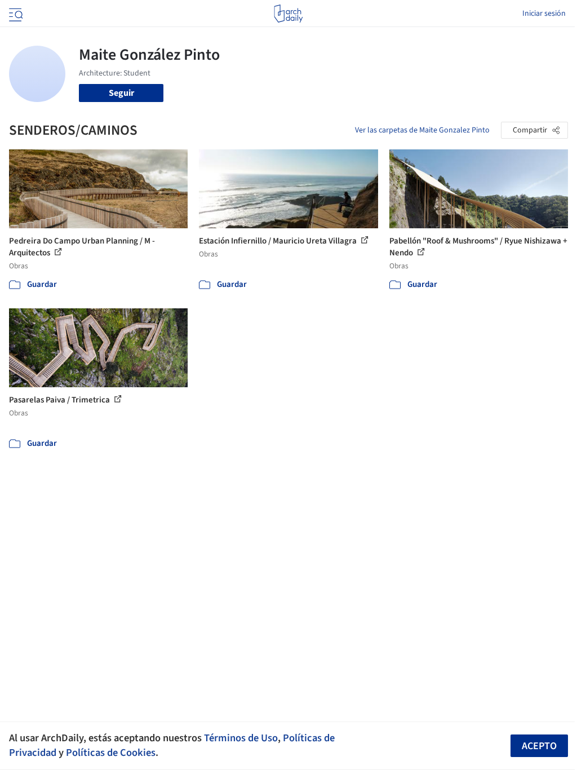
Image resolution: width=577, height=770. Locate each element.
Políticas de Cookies (111, 752)
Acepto (539, 746)
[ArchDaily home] (288, 14)
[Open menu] (15, 13)
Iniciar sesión (544, 13)
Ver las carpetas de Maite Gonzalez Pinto (422, 130)
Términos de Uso (241, 738)
